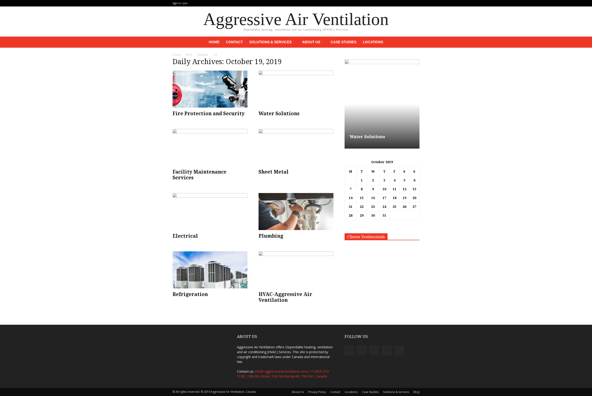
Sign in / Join (180, 3)
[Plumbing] (296, 211)
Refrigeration (190, 294)
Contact (234, 42)
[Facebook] (385, 3)
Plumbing (271, 236)
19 (404, 198)
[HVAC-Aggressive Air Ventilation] (296, 269)
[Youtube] (416, 3)
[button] (413, 42)
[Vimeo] (408, 3)
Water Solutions (279, 113)
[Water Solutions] (296, 89)
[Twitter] (400, 3)
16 (373, 198)
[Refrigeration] (210, 269)
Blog (416, 392)
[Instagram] (393, 3)
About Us (311, 42)
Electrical (185, 236)
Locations (373, 42)
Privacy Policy (317, 392)
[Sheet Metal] (296, 147)
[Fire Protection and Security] (210, 89)
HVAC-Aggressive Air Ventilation (285, 297)
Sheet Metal (274, 172)
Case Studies (343, 42)
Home (214, 42)
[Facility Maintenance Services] (210, 147)
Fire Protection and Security (208, 113)
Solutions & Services (270, 42)
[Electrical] (210, 211)
